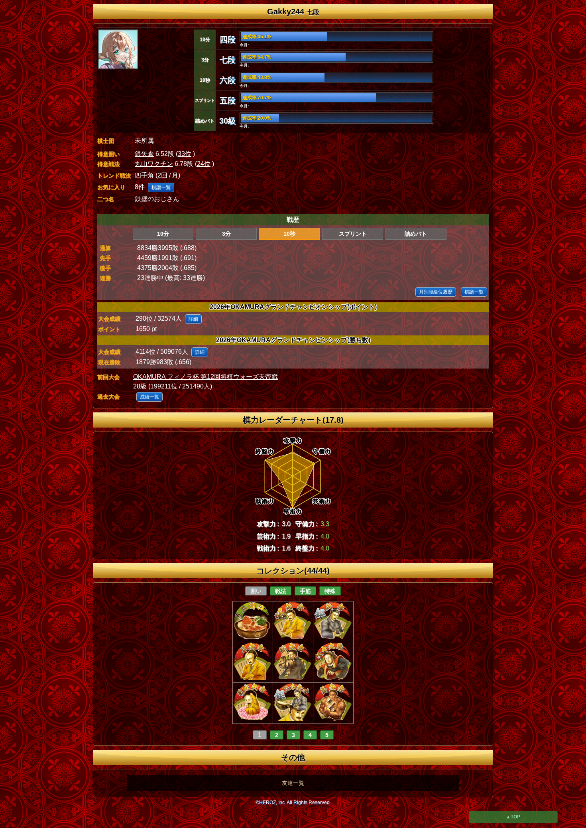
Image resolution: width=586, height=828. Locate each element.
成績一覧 (149, 397)
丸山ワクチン (154, 163)
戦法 (280, 591)
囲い (256, 591)
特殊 (330, 591)
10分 (163, 234)
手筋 (305, 591)
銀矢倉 (144, 153)
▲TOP (513, 817)
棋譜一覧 (161, 187)
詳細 (193, 319)
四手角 (144, 175)
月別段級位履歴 (435, 292)
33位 (184, 153)
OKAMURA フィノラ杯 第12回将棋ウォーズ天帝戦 (205, 376)
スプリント (353, 234)
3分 (226, 234)
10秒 (289, 234)
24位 (203, 163)
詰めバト (416, 234)
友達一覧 (293, 783)
